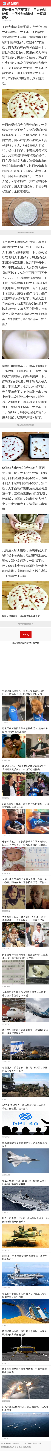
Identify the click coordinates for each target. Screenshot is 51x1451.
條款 (20, 1447)
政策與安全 (13, 1447)
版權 (29, 1447)
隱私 (25, 1447)
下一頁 (25, 635)
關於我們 (5, 1447)
